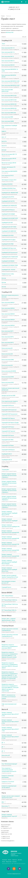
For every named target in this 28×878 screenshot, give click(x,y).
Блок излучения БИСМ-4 (8, 319)
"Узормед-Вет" (5, 469)
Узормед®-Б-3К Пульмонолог (10, 414)
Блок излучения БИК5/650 (9, 112)
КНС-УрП (4, 150)
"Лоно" (3, 43)
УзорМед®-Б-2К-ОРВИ (7, 244)
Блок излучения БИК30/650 (9, 104)
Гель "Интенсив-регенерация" (9, 764)
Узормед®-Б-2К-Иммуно (8, 209)
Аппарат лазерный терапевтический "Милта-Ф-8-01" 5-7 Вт (10, 721)
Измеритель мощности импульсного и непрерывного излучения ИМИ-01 (10, 646)
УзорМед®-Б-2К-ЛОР (7, 222)
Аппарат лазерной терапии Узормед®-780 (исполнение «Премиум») (9, 490)
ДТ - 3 (3, 751)
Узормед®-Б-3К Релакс (8, 427)
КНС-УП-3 (4, 141)
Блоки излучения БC (7, 348)
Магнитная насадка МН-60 (9, 162)
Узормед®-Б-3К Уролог (8, 435)
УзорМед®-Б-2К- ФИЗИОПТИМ (10, 192)
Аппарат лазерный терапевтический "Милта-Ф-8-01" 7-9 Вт (10, 729)
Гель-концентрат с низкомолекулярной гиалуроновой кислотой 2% (9, 769)
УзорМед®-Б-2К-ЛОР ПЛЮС (9, 227)
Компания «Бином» (7, 821)
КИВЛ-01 (4, 131)
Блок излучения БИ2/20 (8, 65)
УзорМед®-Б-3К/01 (7, 454)
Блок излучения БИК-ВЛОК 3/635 (10, 81)
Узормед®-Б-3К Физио (8, 445)
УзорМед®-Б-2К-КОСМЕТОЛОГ (10, 218)
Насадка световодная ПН (8, 167)
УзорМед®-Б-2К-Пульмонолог (10, 252)
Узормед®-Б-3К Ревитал (8, 418)
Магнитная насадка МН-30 (9, 158)
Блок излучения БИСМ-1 (8, 302)
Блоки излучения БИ (7, 354)
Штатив (4, 278)
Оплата (3, 861)
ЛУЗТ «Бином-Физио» (7, 595)
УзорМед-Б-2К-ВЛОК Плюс (9, 188)
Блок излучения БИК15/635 (9, 100)
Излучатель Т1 (6, 806)
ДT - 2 (3, 742)
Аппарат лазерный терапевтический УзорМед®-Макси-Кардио (9, 562)
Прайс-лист (14, 859)
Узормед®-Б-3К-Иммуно (8, 449)
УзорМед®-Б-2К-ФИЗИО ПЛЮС (10, 265)
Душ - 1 (4, 802)
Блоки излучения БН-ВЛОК (9, 371)
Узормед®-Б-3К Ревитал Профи (10, 422)
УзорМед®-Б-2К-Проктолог (9, 248)
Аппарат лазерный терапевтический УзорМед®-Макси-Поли (9, 569)
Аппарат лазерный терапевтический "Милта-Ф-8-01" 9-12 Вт (10, 736)
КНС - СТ (4, 137)
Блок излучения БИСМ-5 (8, 325)
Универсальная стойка (8, 274)
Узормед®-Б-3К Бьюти (8, 405)
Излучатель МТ (6, 755)
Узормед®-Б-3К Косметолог (9, 409)
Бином (14, 851)
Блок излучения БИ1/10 (8, 48)
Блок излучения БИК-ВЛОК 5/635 (10, 85)
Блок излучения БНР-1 (8, 331)
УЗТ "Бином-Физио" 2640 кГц (9, 600)
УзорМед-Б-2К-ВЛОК (7, 184)
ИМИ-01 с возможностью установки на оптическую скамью (9, 696)
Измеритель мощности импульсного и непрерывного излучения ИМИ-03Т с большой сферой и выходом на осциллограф (10, 687)
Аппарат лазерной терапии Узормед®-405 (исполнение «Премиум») (9, 475)
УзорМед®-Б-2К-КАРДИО (8, 214)
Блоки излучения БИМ (8, 359)
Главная (3, 15)
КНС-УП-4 (4, 145)
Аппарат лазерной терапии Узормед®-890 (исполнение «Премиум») (9, 498)
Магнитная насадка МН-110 (9, 154)
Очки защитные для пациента (10, 401)
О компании (4, 859)
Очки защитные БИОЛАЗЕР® (9, 171)
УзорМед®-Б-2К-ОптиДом (8, 239)
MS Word (8, 32)
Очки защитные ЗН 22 (7, 175)
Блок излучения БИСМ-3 (8, 314)
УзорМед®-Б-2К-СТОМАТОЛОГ (10, 256)
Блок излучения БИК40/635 (9, 108)
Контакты (14, 861)
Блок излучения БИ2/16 (8, 60)
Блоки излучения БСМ (8, 382)
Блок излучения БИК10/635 (9, 95)
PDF (12, 32)
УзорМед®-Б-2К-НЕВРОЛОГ (9, 231)
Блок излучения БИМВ (8, 121)
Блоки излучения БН (7, 365)
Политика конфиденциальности (14, 873)
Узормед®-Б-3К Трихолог (8, 431)
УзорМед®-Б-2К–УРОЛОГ (8, 269)
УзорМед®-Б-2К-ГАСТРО (8, 201)
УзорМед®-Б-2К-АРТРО (8, 197)
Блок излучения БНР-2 (8, 336)
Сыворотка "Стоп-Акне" (8, 781)
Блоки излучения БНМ (8, 376)
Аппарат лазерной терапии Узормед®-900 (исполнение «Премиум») (9, 505)
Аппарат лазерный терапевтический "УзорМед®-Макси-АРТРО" (10, 513)
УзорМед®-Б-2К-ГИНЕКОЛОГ (9, 205)
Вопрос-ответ (9, 861)
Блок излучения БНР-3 (8, 342)
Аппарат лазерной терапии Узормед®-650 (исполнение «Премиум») (9, 483)
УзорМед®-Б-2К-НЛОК (7, 235)
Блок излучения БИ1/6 (8, 56)
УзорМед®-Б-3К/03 (7, 459)
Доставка (20, 859)
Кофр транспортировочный (9, 704)
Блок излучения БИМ (7, 117)
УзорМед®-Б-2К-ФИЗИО (8, 261)
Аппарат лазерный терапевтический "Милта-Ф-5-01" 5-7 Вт (10, 714)
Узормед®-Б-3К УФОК (7, 439)
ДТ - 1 (3, 747)
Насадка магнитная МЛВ (8, 395)
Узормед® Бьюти (6, 587)
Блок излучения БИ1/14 (8, 52)
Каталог (9, 859)
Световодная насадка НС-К (9, 180)
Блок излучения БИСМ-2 (8, 308)
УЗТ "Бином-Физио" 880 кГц (9, 610)
